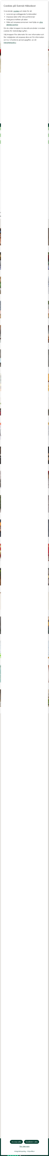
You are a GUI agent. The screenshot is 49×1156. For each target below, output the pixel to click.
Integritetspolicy (10, 42)
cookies (16, 11)
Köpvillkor (31, 1151)
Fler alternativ (24, 1146)
